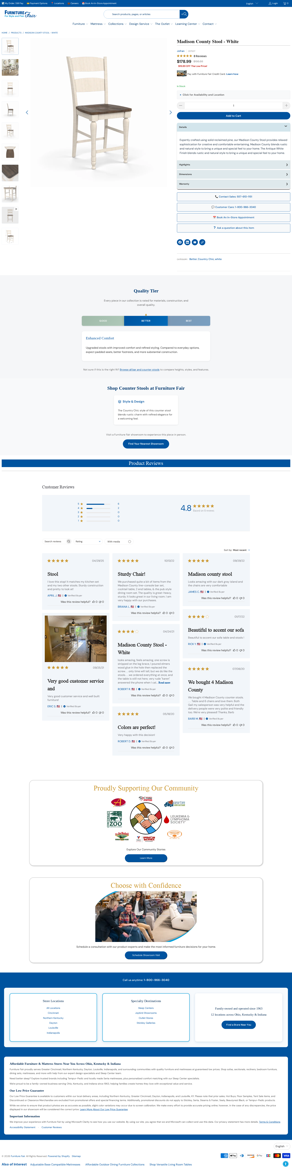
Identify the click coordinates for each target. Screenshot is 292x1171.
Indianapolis (53, 1032)
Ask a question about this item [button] (235, 228)
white (218, 259)
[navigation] (11, 145)
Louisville (53, 1027)
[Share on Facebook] (180, 242)
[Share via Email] (195, 242)
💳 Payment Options (37, 3)
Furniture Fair (18, 1156)
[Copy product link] (202, 242)
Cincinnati (53, 1012)
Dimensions (185, 174)
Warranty (184, 183)
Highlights (184, 164)
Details (183, 127)
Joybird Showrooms (146, 1012)
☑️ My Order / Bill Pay (12, 3)
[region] (99, 112)
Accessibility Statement (22, 1127)
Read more (164, 682)
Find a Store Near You (238, 1024)
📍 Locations (57, 3)
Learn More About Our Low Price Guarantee (104, 1109)
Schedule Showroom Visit (146, 955)
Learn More (146, 857)
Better (193, 259)
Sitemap (76, 1156)
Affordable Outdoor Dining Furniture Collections (114, 1164)
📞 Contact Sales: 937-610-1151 (233, 196)
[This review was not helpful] (100, 602)
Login (275, 3)
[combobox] (88, 541)
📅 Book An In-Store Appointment (99, 3)
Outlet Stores (146, 1017)
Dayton (53, 1022)
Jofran (181, 51)
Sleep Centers (146, 1008)
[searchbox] (54, 541)
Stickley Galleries (146, 1022)
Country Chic (206, 259)
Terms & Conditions (269, 1121)
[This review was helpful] (93, 602)
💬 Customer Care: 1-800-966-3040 (233, 207)
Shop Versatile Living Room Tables (171, 1164)
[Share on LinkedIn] (187, 242)
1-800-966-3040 (156, 980)
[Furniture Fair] (20, 14)
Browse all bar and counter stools (140, 369)
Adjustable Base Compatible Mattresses (55, 1164)
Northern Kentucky (53, 1017)
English (250, 3)
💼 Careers (73, 3)
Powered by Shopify (59, 1156)
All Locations (53, 1008)
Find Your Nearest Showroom (146, 443)
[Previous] (27, 112)
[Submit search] (184, 14)
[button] (80, 24)
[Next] (170, 112)
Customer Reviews (52, 1127)
